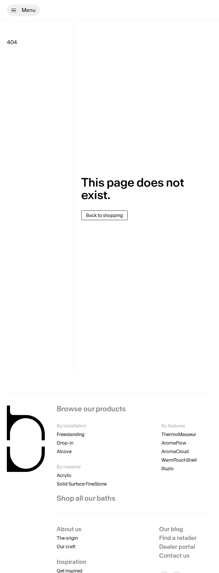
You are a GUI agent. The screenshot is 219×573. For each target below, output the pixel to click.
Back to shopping (104, 215)
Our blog (171, 529)
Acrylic (64, 475)
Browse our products (91, 409)
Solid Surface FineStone (82, 484)
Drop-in (65, 443)
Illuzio (167, 468)
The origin (67, 538)
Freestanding (70, 434)
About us (69, 529)
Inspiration (71, 561)
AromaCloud (175, 451)
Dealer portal (177, 546)
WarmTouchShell (179, 460)
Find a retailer (178, 537)
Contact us (174, 555)
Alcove (64, 451)
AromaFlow (173, 443)
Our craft (66, 546)
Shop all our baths (86, 498)
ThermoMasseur (178, 434)
